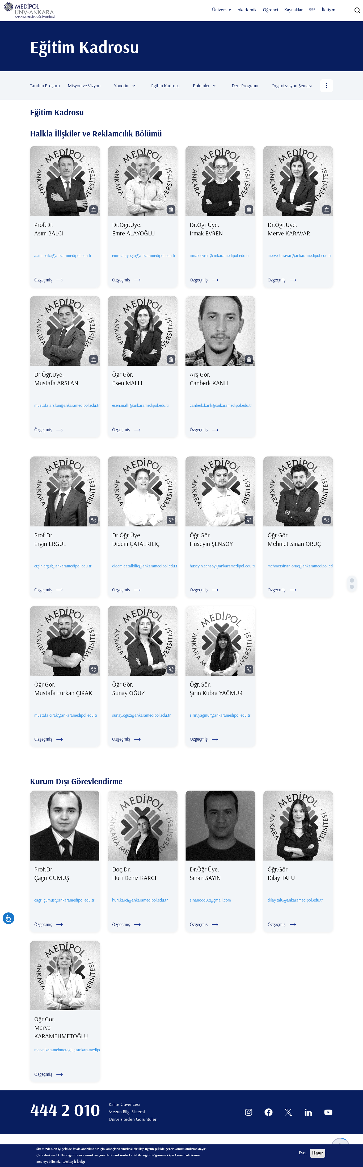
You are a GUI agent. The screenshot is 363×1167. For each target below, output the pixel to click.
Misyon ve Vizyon (84, 85)
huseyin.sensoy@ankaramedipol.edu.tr (220, 565)
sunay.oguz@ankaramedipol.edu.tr (141, 715)
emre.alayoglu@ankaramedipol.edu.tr (143, 255)
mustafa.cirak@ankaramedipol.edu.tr (65, 715)
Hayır (317, 1153)
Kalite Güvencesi (124, 1105)
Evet (303, 1153)
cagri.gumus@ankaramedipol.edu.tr (64, 900)
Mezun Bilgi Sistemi (127, 1112)
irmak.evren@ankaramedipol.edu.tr (219, 255)
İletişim (328, 10)
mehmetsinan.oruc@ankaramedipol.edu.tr (298, 565)
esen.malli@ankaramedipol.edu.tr (140, 405)
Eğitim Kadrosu (165, 85)
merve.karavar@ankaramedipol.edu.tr (299, 255)
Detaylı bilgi (73, 1162)
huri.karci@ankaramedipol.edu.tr (140, 900)
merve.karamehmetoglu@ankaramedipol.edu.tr (73, 1049)
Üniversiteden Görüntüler (132, 1120)
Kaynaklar (293, 10)
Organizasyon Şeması (292, 85)
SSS (312, 10)
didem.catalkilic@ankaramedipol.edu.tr (143, 565)
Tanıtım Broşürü (45, 85)
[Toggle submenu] (141, 85)
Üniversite (221, 10)
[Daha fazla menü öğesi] (326, 85)
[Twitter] (288, 1112)
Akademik (247, 10)
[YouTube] (328, 1112)
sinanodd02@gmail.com (210, 900)
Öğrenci (270, 10)
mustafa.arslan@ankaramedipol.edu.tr (67, 405)
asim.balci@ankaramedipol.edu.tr (62, 255)
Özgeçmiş (43, 280)
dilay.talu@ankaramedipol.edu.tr (295, 900)
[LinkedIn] (308, 1112)
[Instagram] (248, 1112)
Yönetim (121, 85)
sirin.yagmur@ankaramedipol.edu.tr (220, 715)
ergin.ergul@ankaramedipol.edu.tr (62, 565)
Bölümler (201, 85)
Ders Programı (245, 85)
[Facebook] (268, 1112)
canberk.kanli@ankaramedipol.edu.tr (221, 405)
